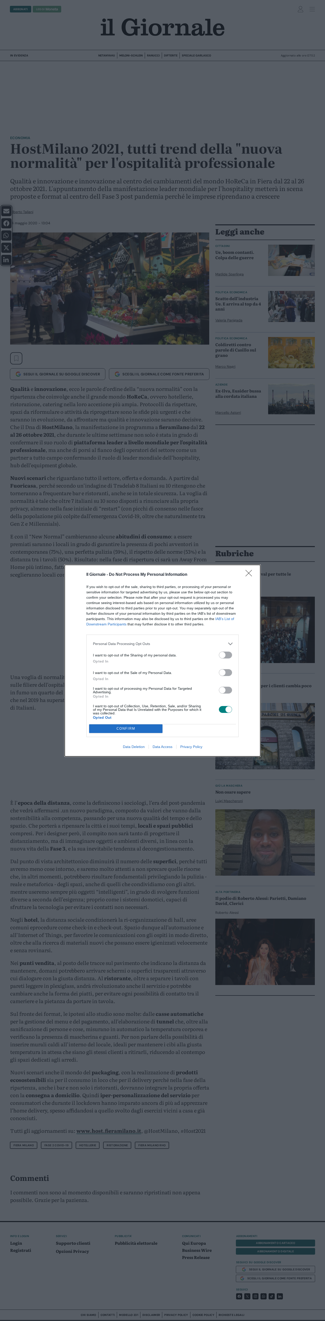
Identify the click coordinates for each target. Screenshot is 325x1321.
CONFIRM (126, 728)
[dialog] (162, 660)
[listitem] (162, 644)
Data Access (162, 747)
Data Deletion (134, 747)
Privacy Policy (191, 747)
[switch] (225, 655)
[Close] (250, 575)
